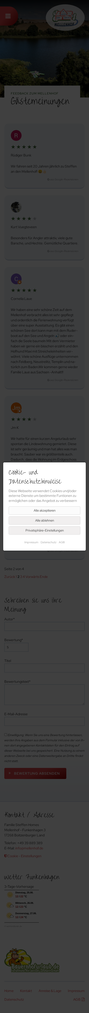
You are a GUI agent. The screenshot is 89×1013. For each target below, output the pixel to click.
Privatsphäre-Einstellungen (44, 530)
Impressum (31, 542)
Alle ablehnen (44, 520)
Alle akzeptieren (45, 510)
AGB (62, 542)
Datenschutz (48, 542)
